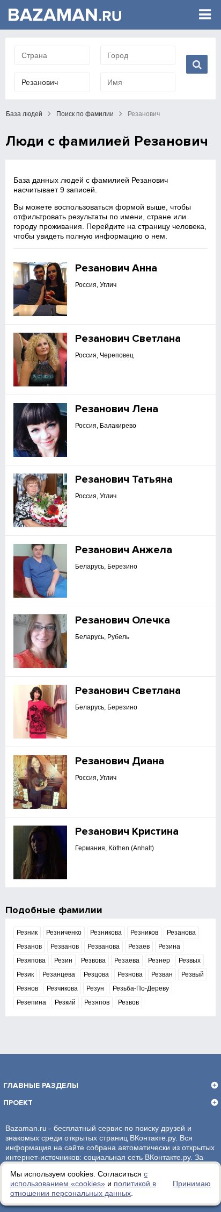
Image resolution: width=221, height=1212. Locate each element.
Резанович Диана (119, 761)
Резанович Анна (116, 268)
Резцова (96, 974)
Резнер (159, 960)
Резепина (31, 1002)
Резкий (65, 1002)
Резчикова (62, 988)
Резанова (181, 932)
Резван (162, 974)
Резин (63, 960)
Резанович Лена (116, 409)
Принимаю (192, 1183)
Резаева (126, 960)
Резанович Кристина (127, 831)
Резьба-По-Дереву (141, 988)
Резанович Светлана (128, 338)
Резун (95, 988)
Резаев (139, 946)
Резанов (29, 946)
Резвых (190, 960)
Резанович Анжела (123, 549)
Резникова (106, 932)
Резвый (192, 974)
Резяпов (96, 1002)
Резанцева (58, 974)
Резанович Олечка (122, 620)
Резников (144, 932)
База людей (24, 114)
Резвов (128, 1002)
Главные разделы (40, 1085)
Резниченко (64, 932)
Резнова (130, 974)
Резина (169, 946)
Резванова (103, 946)
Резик (25, 974)
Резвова (93, 960)
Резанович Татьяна (124, 479)
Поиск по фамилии (85, 114)
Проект (18, 1102)
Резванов (64, 946)
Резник (27, 932)
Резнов (27, 988)
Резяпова (31, 960)
